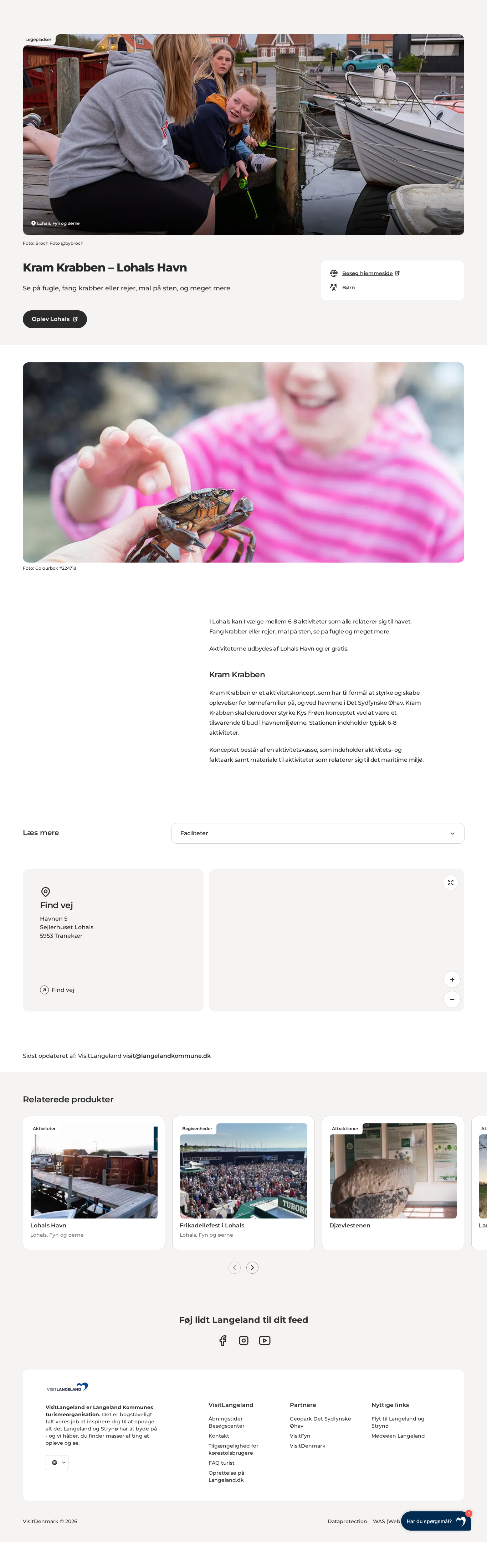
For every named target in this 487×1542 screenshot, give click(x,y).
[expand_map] (450, 882)
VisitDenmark (307, 1446)
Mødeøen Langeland (398, 1436)
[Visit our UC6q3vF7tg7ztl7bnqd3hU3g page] (264, 1340)
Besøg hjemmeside (367, 273)
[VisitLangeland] (67, 1386)
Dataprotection (347, 1521)
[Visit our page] (222, 1340)
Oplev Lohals (51, 319)
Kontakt (219, 1436)
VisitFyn (300, 1436)
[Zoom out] (452, 999)
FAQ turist (222, 1463)
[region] (337, 940)
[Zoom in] (452, 979)
